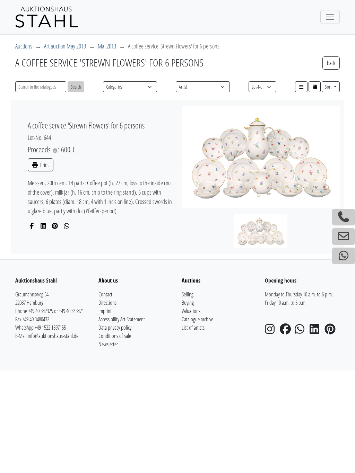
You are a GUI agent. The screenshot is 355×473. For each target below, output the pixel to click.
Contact (105, 294)
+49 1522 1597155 (50, 327)
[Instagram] (272, 331)
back (331, 63)
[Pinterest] (55, 226)
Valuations (191, 311)
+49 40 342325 (40, 311)
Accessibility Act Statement (121, 319)
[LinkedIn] (43, 226)
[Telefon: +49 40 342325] (343, 217)
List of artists (193, 327)
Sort (328, 86)
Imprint (105, 311)
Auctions (23, 46)
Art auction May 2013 (65, 46)
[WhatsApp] (67, 226)
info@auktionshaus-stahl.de (53, 336)
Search (76, 86)
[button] (301, 86)
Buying (188, 302)
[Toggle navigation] (330, 17)
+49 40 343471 (71, 311)
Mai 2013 (107, 46)
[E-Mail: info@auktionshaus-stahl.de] (343, 236)
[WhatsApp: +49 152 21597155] (343, 256)
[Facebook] (32, 226)
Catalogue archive (197, 319)
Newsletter (108, 344)
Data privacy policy (114, 327)
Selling (187, 294)
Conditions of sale (114, 336)
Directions (107, 302)
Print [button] (44, 165)
